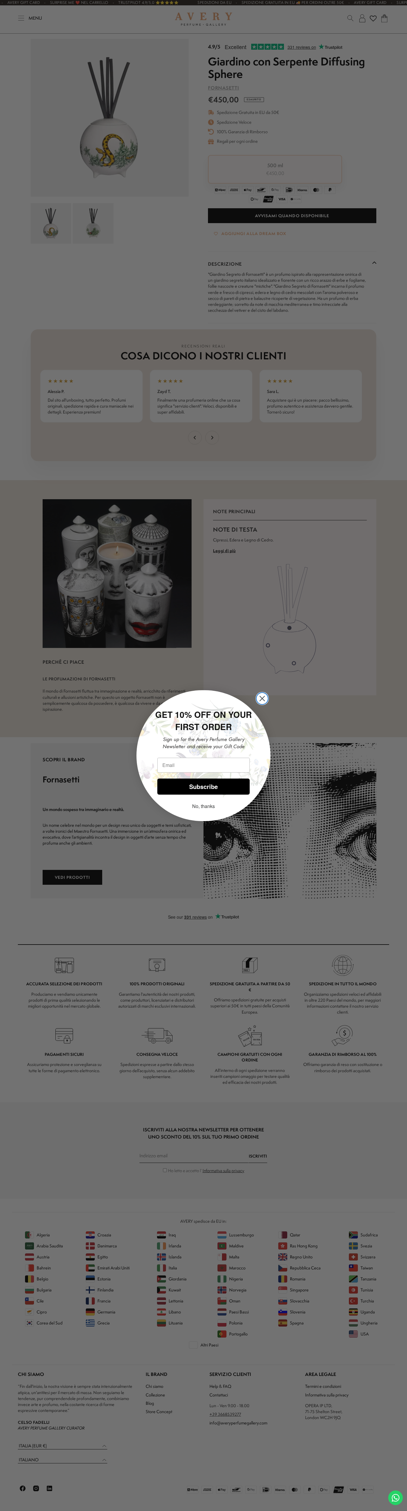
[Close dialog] (262, 698)
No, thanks (203, 806)
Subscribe (203, 786)
